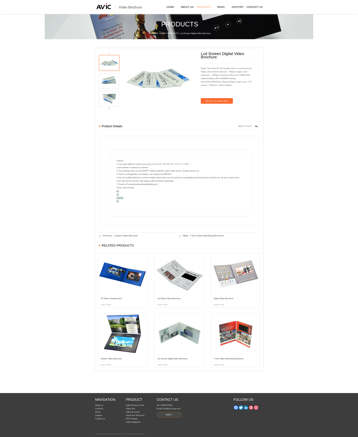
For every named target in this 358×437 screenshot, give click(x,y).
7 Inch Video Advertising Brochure (207, 235)
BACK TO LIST (245, 126)
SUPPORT (238, 7)
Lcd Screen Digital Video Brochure (195, 33)
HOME (170, 7)
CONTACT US (254, 7)
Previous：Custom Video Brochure (120, 235)
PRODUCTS (204, 7)
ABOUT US (187, 7)
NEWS (221, 7)
